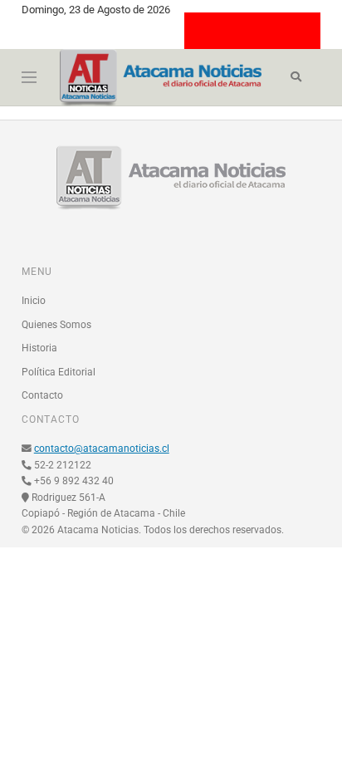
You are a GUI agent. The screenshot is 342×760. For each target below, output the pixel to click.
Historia (39, 348)
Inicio (34, 300)
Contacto (42, 395)
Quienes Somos (56, 325)
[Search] (295, 77)
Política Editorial (58, 372)
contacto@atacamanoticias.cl (101, 448)
